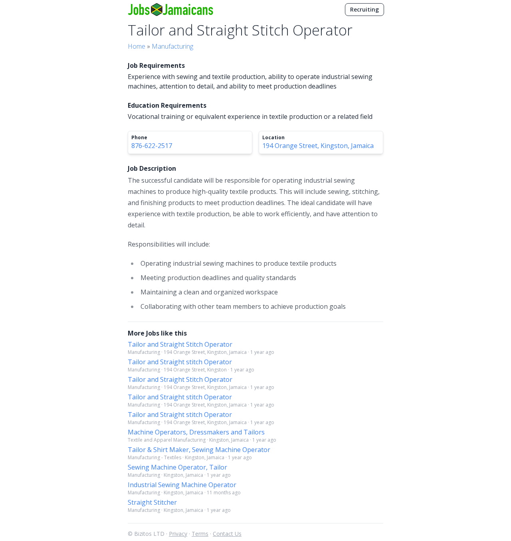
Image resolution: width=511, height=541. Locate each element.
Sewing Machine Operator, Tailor (177, 467)
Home (136, 46)
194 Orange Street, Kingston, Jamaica (318, 145)
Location (273, 137)
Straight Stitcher (152, 502)
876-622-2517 (151, 145)
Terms (200, 533)
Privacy (178, 533)
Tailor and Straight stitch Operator (180, 361)
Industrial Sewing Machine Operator (182, 484)
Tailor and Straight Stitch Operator (180, 344)
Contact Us (227, 533)
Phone (139, 137)
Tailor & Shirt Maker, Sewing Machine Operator (199, 449)
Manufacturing (172, 46)
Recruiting (364, 9)
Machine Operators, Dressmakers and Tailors (196, 432)
